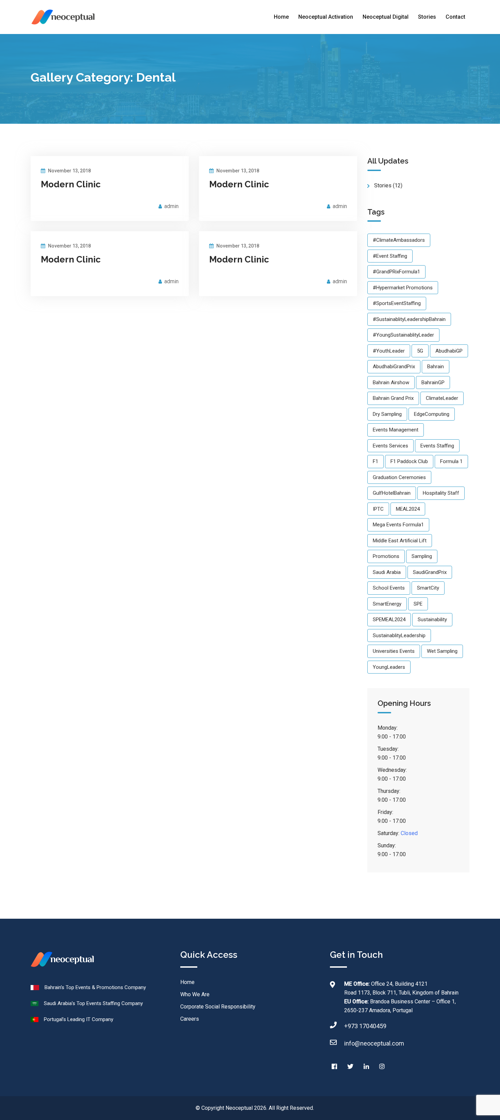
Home (281, 17)
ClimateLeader (442, 398)
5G (420, 351)
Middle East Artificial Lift (400, 541)
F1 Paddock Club (409, 461)
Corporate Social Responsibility (217, 1006)
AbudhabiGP (449, 351)
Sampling (422, 556)
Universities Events (394, 651)
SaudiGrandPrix (430, 572)
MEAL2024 (408, 509)
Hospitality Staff (441, 493)
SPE (418, 604)
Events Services (390, 446)
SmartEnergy (387, 604)
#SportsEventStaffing (397, 303)
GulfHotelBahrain (392, 493)
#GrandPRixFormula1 (396, 272)
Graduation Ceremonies (399, 477)
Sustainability (432, 619)
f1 (375, 461)
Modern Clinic (71, 184)
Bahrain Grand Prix (393, 398)
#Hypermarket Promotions (403, 288)
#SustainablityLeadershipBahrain (409, 319)
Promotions (386, 556)
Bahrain (435, 366)
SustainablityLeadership (399, 635)
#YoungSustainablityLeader (403, 335)
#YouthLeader (389, 351)
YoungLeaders (389, 667)
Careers (189, 1019)
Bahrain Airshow (391, 382)
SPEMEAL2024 (389, 619)
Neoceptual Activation (325, 17)
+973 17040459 (365, 1026)
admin (171, 206)
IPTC (378, 509)
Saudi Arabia (387, 572)
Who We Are (195, 994)
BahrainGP (433, 382)
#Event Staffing (390, 256)
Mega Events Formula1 (398, 525)
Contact (455, 17)
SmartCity (428, 588)
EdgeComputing (431, 414)
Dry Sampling (387, 414)
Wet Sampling (442, 651)
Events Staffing (437, 446)
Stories (427, 17)
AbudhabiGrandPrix (394, 366)
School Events (389, 588)
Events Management (395, 430)
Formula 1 (451, 461)
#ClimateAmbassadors (399, 240)
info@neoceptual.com (374, 1043)
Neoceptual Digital (386, 17)
